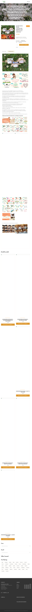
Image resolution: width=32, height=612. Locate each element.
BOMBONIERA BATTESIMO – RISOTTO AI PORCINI (23, 392)
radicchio (11, 569)
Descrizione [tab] (4, 51)
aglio (2, 562)
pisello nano (23, 567)
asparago (6, 562)
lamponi (26, 565)
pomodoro (27, 567)
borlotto (17, 562)
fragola (22, 565)
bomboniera (20, 42)
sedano (19, 569)
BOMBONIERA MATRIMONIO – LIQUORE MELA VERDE (22, 320)
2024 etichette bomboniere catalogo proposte (12, 115)
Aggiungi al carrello (24, 44)
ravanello (15, 569)
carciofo (25, 562)
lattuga (3, 567)
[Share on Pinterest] (23, 47)
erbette (6, 565)
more (11, 567)
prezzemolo (6, 569)
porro (2, 569)
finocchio (18, 565)
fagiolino (10, 565)
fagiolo (14, 565)
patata (14, 567)
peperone (18, 567)
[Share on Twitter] (20, 47)
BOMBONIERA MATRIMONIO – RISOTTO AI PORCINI (7, 463)
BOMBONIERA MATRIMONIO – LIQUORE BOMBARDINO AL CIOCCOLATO (7, 320)
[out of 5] (8, 286)
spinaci (23, 569)
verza (26, 569)
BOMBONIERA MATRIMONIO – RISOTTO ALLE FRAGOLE (22, 463)
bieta (13, 562)
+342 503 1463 (3, 586)
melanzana (7, 567)
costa (2, 565)
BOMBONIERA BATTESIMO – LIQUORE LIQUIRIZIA (8, 535)
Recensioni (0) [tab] (11, 51)
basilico (10, 562)
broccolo (21, 562)
